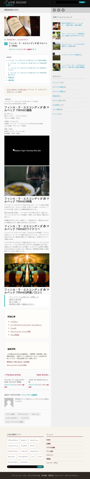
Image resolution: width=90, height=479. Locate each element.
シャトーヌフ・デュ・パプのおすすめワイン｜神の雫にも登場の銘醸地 (73, 66)
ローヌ (32, 446)
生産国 (57, 105)
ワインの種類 (59, 91)
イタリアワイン (13, 451)
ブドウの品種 (59, 87)
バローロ (24, 451)
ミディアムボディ (11, 418)
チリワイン (24, 462)
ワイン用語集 (15, 335)
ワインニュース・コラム (19, 475)
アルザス (24, 446)
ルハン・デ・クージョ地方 (14, 422)
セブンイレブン (23, 414)
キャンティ (11, 457)
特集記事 (55, 96)
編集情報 (11, 80)
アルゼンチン (11, 40)
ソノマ (39, 457)
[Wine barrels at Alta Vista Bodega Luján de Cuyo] (26, 270)
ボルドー (24, 440)
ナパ (32, 457)
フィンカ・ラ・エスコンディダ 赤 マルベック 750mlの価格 (27, 60)
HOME (48, 440)
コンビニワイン (22, 40)
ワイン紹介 (58, 100)
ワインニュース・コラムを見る (17, 365)
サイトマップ (59, 475)
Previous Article (12, 375)
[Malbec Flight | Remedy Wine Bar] (26, 181)
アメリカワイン (23, 457)
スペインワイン (13, 462)
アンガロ (13, 328)
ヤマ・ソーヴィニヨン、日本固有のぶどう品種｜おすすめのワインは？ (73, 35)
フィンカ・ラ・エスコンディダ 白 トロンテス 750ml (14, 381)
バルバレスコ (34, 451)
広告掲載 (44, 475)
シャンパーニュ (13, 446)
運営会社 (9, 362)
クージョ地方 (10, 414)
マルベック (35, 414)
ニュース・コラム (52, 463)
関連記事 (11, 77)
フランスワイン (13, 440)
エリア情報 (56, 109)
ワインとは (56, 114)
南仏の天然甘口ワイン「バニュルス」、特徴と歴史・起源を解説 (72, 24)
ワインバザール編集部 (25, 49)
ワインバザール (12, 89)
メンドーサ (24, 418)
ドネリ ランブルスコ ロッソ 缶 (38, 381)
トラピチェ (14, 322)
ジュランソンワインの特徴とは (72, 55)
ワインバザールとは (34, 475)
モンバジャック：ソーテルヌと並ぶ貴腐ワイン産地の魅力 (73, 45)
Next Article (43, 375)
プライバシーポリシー (71, 475)
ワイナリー (56, 82)
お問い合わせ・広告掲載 (21, 362)
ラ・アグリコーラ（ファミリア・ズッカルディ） (26, 325)
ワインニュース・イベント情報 (21, 331)
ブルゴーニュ (34, 440)
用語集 (48, 459)
